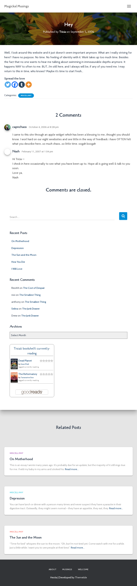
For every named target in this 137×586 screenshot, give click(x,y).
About (52, 569)
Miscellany (26, 95)
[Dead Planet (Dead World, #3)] (14, 363)
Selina (14, 308)
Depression (17, 248)
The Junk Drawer (31, 308)
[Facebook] (15, 84)
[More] (29, 84)
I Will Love (16, 268)
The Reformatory (27, 374)
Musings (67, 569)
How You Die (18, 261)
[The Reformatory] (14, 377)
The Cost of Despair (34, 288)
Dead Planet (25, 360)
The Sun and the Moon (23, 254)
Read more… (72, 469)
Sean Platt (25, 364)
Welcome (83, 569)
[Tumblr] (22, 84)
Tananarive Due (27, 377)
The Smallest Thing (29, 294)
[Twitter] (8, 84)
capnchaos (19, 127)
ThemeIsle (81, 577)
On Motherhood (20, 241)
